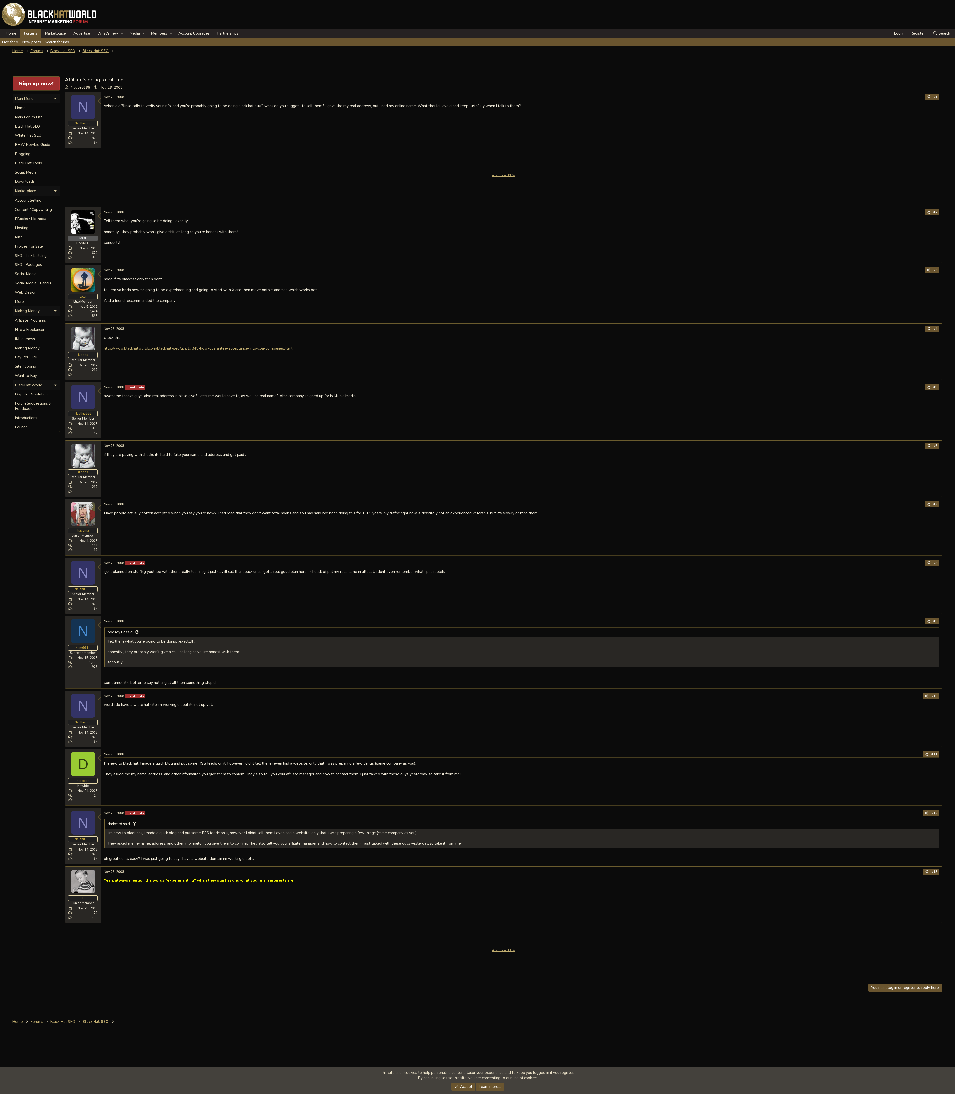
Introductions (26, 417)
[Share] (928, 97)
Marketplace (55, 33)
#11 (934, 754)
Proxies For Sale (29, 246)
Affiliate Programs (30, 320)
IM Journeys (25, 338)
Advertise (81, 33)
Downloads (25, 181)
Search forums (57, 42)
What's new (107, 33)
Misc (18, 237)
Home (11, 33)
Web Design (25, 292)
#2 (935, 212)
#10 (934, 696)
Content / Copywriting (33, 209)
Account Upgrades (194, 33)
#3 (935, 270)
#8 (935, 563)
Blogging (22, 153)
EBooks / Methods (30, 218)
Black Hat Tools (28, 163)
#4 (935, 329)
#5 (935, 387)
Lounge (21, 427)
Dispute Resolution (31, 394)
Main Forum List (28, 117)
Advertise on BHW (503, 175)
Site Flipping (25, 366)
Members (159, 33)
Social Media (25, 172)
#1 (935, 97)
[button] (122, 33)
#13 (934, 872)
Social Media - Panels (33, 283)
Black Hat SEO (27, 126)
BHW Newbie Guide (32, 144)
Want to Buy (26, 375)
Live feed (10, 42)
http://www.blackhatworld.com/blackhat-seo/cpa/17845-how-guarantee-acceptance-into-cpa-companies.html (198, 348)
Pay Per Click (26, 357)
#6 (935, 446)
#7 (935, 504)
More (19, 301)
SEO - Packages (28, 264)
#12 (934, 813)
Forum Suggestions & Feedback (33, 406)
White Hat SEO (28, 135)
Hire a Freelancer (29, 329)
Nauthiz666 (80, 87)
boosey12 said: (120, 632)
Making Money (27, 348)
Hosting (21, 227)
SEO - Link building (31, 255)
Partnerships (227, 33)
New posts (31, 42)
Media (134, 33)
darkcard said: (119, 823)
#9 (935, 621)
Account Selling (28, 200)
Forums (30, 33)
